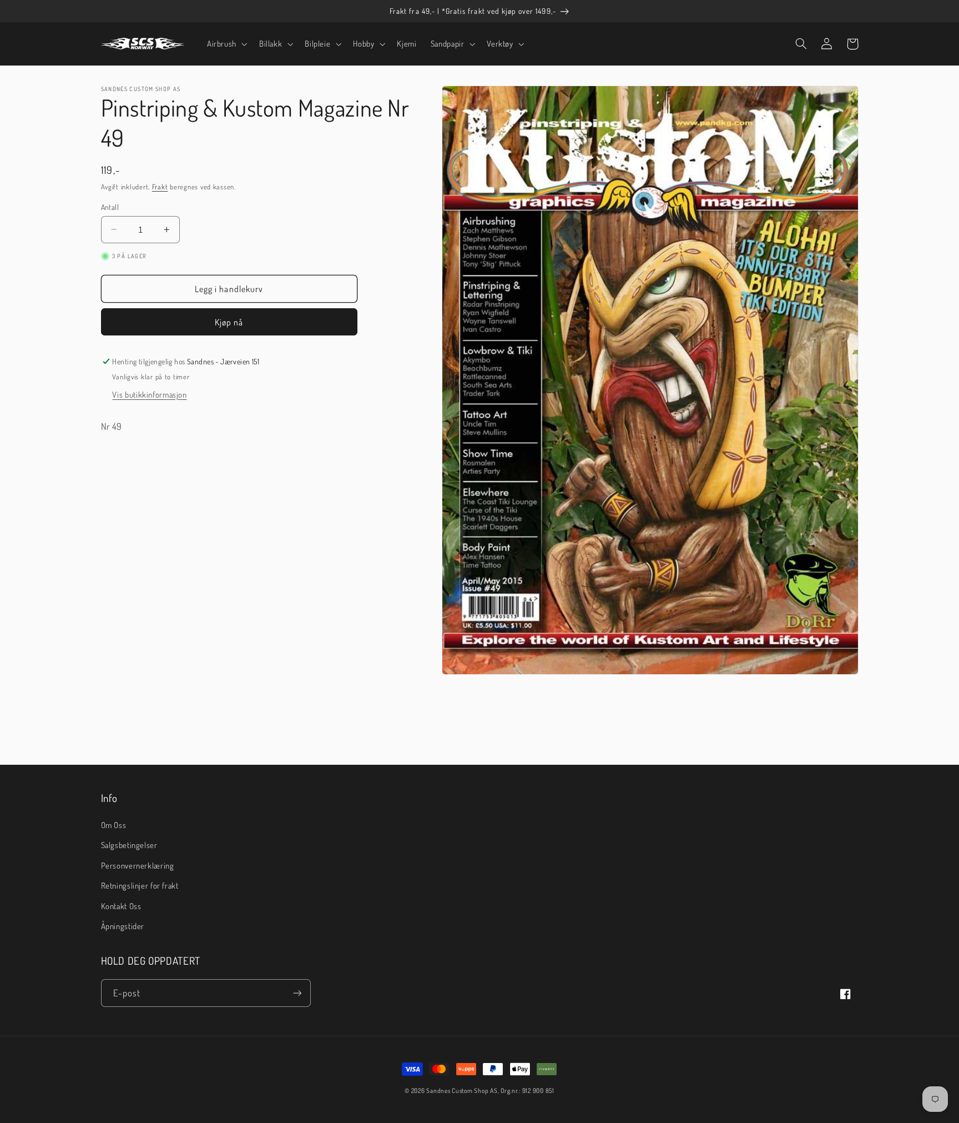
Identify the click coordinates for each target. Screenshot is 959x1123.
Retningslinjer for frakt (140, 885)
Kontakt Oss (121, 906)
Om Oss (114, 825)
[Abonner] (297, 992)
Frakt (160, 186)
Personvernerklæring (137, 865)
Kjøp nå (229, 322)
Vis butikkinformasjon (149, 394)
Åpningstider (123, 926)
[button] (226, 44)
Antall (110, 206)
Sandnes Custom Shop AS (461, 1090)
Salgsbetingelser (129, 845)
